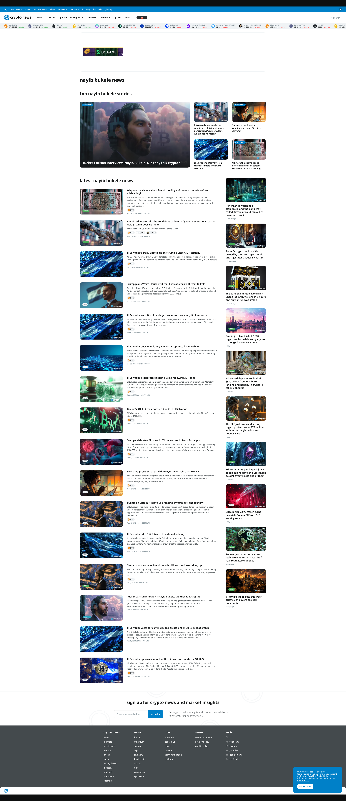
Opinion (63, 17)
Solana (137, 746)
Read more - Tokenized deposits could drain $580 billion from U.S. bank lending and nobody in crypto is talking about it (246, 363)
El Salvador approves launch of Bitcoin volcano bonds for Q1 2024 (165, 659)
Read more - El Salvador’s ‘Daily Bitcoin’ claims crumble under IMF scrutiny (101, 264)
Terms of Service (203, 737)
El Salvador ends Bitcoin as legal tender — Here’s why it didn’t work (167, 315)
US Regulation (77, 17)
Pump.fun (140, 232)
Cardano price (150, 26)
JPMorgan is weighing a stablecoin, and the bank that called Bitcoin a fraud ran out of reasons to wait (244, 210)
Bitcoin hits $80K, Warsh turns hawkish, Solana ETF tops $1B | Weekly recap (244, 515)
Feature (51, 17)
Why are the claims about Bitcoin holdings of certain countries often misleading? (247, 165)
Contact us (42, 9)
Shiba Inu (138, 754)
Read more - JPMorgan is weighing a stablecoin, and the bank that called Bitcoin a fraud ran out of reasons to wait (246, 190)
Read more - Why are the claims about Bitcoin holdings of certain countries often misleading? (101, 201)
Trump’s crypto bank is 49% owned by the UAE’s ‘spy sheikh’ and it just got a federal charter (244, 254)
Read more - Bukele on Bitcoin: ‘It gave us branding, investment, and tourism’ (101, 514)
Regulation (139, 772)
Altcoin (137, 763)
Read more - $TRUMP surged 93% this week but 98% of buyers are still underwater (246, 581)
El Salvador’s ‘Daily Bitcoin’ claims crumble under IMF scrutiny (208, 165)
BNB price (82, 26)
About (52, 9)
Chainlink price (174, 26)
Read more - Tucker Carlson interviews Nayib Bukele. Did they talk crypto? (101, 608)
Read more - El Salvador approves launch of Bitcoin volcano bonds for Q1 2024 (101, 670)
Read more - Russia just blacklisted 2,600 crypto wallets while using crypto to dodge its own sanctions (246, 320)
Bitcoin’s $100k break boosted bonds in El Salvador (157, 409)
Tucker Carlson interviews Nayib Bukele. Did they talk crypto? (131, 162)
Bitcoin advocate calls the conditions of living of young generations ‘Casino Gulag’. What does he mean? (209, 129)
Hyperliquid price (127, 26)
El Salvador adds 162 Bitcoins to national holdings (156, 534)
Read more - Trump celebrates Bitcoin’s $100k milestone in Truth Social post (101, 452)
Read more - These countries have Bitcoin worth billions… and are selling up (101, 577)
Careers (168, 750)
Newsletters (63, 9)
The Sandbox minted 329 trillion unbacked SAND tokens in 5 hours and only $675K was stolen (246, 297)
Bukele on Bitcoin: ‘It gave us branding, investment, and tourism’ (165, 502)
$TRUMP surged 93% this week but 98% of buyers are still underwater (244, 600)
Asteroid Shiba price (250, 26)
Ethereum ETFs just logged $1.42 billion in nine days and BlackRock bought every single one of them (246, 472)
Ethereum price (38, 26)
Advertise (75, 9)
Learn (127, 17)
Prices (118, 17)
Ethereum (139, 741)
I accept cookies (305, 786)
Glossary (108, 9)
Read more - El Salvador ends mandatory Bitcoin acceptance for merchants (101, 358)
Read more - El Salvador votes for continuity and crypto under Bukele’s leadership (101, 639)
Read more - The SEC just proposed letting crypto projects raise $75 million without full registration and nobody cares (246, 408)
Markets (92, 17)
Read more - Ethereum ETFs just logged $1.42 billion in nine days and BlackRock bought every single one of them (246, 454)
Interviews (109, 776)
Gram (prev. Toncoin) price (223, 26)
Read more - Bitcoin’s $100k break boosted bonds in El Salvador (101, 420)
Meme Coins (30, 9)
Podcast (108, 772)
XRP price (60, 26)
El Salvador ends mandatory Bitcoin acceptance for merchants (164, 346)
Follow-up (86, 9)
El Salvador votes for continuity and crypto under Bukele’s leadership (168, 627)
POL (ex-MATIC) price (197, 26)
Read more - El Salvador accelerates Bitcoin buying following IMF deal (101, 389)
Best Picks (97, 9)
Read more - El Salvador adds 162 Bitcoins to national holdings (101, 545)
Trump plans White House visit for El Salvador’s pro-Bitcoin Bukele (166, 284)
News (40, 17)
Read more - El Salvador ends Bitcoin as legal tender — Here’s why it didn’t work (101, 327)
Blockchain (139, 759)
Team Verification (173, 754)
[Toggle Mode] (340, 9)
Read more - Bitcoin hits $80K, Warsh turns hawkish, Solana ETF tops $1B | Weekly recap (246, 496)
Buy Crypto (9, 9)
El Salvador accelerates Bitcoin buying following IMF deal (161, 377)
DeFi (136, 767)
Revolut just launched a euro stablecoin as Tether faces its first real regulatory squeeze (246, 557)
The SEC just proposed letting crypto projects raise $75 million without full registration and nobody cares (245, 428)
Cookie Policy (201, 746)
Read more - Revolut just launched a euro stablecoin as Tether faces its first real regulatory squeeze (246, 539)
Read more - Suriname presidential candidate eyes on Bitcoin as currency (101, 483)
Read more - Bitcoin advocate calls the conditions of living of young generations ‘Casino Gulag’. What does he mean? (101, 233)
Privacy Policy (202, 741)
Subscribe (155, 714)
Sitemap (108, 780)
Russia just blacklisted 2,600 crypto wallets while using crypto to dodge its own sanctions (245, 339)
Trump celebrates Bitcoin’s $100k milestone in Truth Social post (164, 440)
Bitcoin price (14, 26)
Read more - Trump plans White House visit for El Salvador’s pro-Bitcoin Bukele (101, 295)
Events (19, 9)
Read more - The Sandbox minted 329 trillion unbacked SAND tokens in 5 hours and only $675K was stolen (246, 278)
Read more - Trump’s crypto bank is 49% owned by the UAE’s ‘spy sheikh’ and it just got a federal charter (246, 236)
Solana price (104, 26)
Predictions (106, 17)
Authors (169, 759)
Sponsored (139, 776)
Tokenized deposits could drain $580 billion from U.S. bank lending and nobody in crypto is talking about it (244, 383)
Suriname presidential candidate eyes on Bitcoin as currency (247, 128)
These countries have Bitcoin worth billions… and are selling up (164, 565)
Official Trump (151, 232)
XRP (136, 750)
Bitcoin (131, 210)
